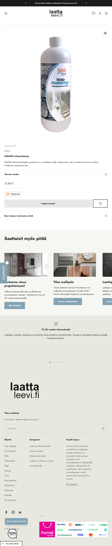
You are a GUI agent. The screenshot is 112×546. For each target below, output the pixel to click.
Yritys (6, 475)
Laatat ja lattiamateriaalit (40, 446)
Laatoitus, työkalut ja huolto (41, 460)
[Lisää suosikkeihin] (100, 203)
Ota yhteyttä (15, 305)
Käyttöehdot (9, 485)
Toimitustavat (9, 451)
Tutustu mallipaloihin (68, 301)
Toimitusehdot (10, 480)
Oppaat (7, 470)
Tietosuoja (8, 490)
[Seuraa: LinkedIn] (20, 512)
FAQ (6, 455)
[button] (3, 273)
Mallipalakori (12, 543)
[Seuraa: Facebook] (6, 512)
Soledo (7, 150)
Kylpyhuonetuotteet (38, 455)
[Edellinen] (25, 3)
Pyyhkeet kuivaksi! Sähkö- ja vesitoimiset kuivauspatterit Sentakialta (56, 3)
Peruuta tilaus (10, 500)
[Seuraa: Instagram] (13, 512)
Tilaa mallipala (10, 446)
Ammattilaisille (36, 465)
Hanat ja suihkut (37, 451)
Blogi (6, 465)
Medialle (8, 495)
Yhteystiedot (9, 460)
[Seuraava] (86, 3)
